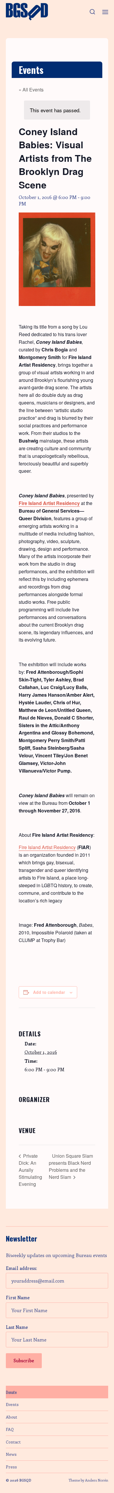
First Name (18, 1297)
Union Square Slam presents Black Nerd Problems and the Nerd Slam (71, 1166)
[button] (92, 11)
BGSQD (25, 1480)
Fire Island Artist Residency (47, 847)
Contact (13, 1442)
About (11, 1417)
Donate (11, 1392)
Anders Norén (96, 1480)
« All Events (31, 89)
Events (12, 1404)
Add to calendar (49, 992)
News (11, 1454)
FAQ (10, 1429)
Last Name (17, 1327)
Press (11, 1467)
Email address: (21, 1268)
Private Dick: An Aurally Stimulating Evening (30, 1169)
